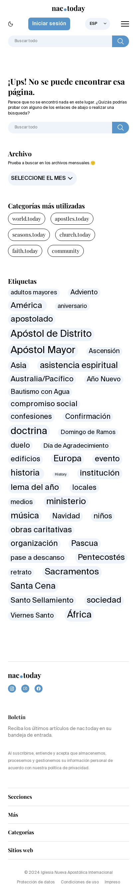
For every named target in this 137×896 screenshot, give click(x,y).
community (65, 250)
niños (102, 516)
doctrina (29, 431)
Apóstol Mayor (43, 350)
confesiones (31, 416)
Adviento (84, 292)
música (25, 516)
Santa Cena (33, 586)
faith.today (25, 250)
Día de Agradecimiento (76, 446)
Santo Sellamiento (42, 600)
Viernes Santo (32, 615)
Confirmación (87, 416)
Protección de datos (36, 882)
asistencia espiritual (79, 366)
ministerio (66, 501)
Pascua (84, 544)
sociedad (104, 600)
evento (107, 459)
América (27, 306)
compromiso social (44, 404)
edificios (25, 459)
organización (34, 544)
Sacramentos (72, 572)
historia (26, 473)
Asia (19, 366)
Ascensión (104, 351)
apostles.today (72, 218)
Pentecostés (101, 557)
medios (22, 502)
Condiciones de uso (80, 882)
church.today (75, 234)
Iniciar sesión (49, 24)
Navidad (66, 516)
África (79, 615)
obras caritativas (41, 530)
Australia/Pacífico (42, 379)
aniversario (72, 306)
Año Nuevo (104, 379)
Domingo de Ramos (88, 432)
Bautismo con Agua (40, 392)
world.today (26, 218)
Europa (67, 459)
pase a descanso (38, 558)
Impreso (112, 882)
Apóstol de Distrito (51, 334)
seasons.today (29, 234)
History (61, 474)
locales (84, 488)
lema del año (35, 487)
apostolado (32, 319)
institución (100, 473)
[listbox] (97, 24)
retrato (21, 572)
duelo (20, 445)
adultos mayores (34, 293)
